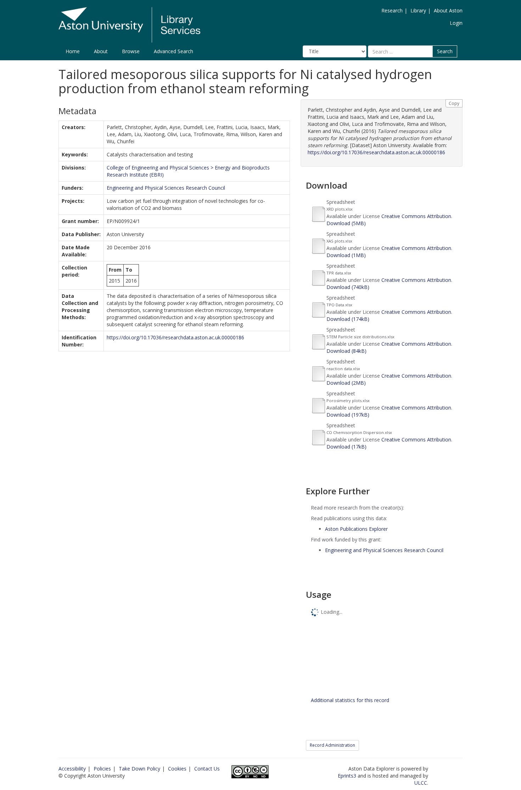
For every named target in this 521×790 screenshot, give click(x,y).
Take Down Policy (139, 768)
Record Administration (332, 745)
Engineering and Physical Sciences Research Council (166, 187)
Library (418, 10)
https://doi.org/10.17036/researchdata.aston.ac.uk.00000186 (175, 337)
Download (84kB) (346, 350)
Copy (454, 103)
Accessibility (72, 768)
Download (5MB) (346, 223)
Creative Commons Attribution (416, 216)
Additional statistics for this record (350, 700)
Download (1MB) (346, 255)
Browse (131, 51)
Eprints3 (347, 775)
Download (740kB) (347, 287)
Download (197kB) (347, 414)
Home (73, 51)
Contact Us (207, 768)
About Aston (448, 10)
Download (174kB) (347, 319)
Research (392, 10)
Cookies (177, 768)
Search (445, 51)
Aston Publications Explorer (356, 528)
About (101, 51)
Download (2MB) (346, 382)
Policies (102, 768)
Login (456, 23)
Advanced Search (173, 51)
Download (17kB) (346, 446)
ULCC (420, 782)
